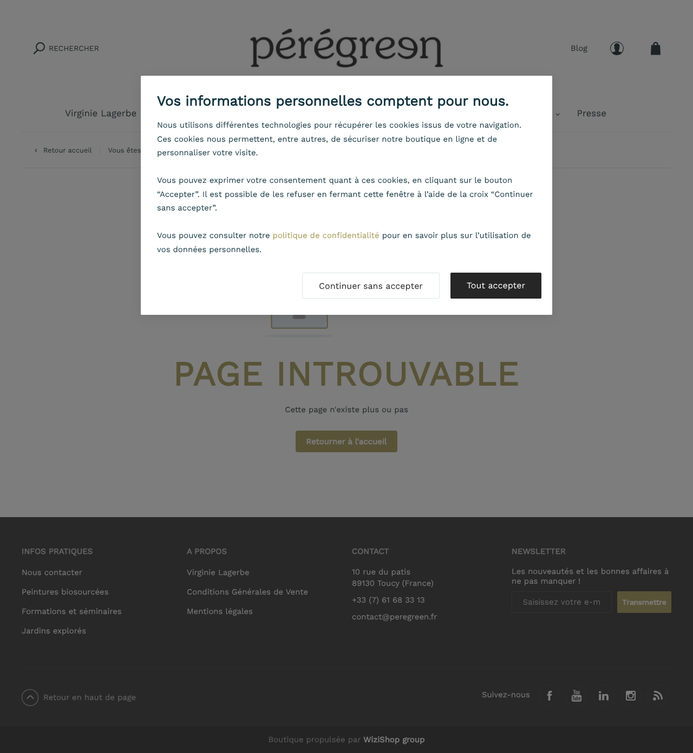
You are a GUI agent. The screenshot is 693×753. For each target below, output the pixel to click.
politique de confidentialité (326, 235)
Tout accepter (496, 285)
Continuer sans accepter (371, 286)
